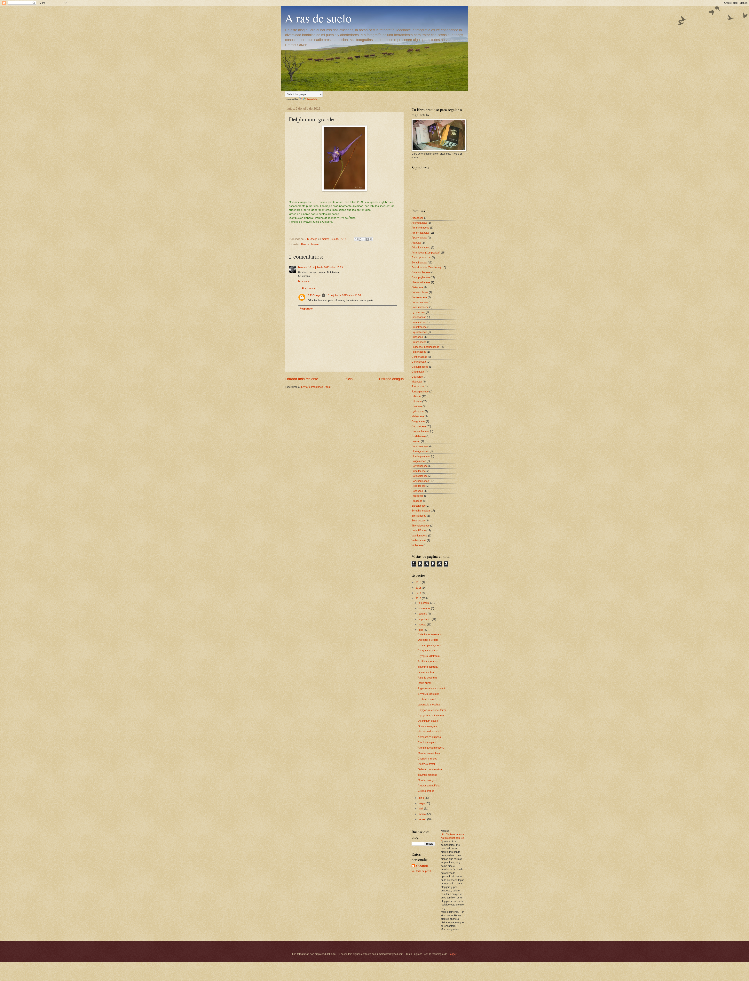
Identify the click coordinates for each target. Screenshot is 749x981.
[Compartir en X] (364, 239)
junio (422, 797)
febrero (423, 819)
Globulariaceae (420, 366)
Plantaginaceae (420, 451)
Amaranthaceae (420, 227)
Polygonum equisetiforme (432, 710)
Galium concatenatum (430, 769)
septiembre (425, 619)
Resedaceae (419, 485)
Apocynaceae (419, 237)
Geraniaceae (419, 361)
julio (421, 629)
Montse (302, 267)
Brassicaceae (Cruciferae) (426, 267)
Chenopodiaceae (421, 282)
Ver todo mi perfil (421, 871)
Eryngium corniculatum (431, 715)
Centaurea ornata (427, 699)
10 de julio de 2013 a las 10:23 (325, 267)
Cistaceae (417, 287)
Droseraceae (419, 322)
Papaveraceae (420, 446)
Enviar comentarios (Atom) (316, 386)
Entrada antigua (391, 379)
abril (421, 808)
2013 (419, 598)
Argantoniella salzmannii (431, 688)
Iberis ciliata (424, 682)
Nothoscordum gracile (430, 731)
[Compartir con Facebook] (367, 239)
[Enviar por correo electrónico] (356, 239)
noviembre (425, 608)
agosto (423, 624)
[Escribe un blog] (360, 239)
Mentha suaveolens (429, 753)
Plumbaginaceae (421, 456)
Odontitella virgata (428, 639)
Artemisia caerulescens (431, 747)
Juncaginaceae (420, 391)
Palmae (416, 441)
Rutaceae (417, 500)
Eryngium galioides (428, 693)
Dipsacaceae (419, 317)
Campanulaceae (421, 272)
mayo (422, 803)
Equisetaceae (419, 332)
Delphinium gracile (428, 720)
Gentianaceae (419, 356)
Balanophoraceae (421, 257)
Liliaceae (417, 401)
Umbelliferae (419, 530)
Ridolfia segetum (427, 677)
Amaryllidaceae (420, 232)
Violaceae (417, 545)
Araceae (416, 242)
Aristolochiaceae (421, 247)
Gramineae (418, 371)
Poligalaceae (419, 461)
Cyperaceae (418, 312)
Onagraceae (418, 421)
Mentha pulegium (427, 780)
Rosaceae (417, 490)
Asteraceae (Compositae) (426, 252)
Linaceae (417, 406)
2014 (419, 592)
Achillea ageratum (428, 661)
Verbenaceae (419, 540)
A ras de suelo (318, 18)
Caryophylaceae (421, 277)
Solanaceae (418, 520)
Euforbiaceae (419, 342)
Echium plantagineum (430, 645)
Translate (312, 99)
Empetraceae (419, 327)
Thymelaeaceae (421, 525)
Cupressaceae (420, 302)
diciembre (424, 602)
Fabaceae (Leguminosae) (426, 346)
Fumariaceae (419, 351)
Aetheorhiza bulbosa (429, 737)
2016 (419, 582)
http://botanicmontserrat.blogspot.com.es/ (452, 838)
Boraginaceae (419, 262)
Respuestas (309, 288)
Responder (304, 281)
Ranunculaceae (310, 244)
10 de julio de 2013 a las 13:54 (343, 295)
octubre (423, 613)
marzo (422, 814)
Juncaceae (418, 386)
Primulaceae (419, 471)
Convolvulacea (420, 292)
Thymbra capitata (428, 666)
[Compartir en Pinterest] (371, 239)
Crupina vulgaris (427, 742)
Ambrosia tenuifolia (428, 785)
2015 (419, 587)
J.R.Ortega (314, 295)
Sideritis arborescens (430, 634)
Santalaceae (419, 505)
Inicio (348, 379)
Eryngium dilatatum (429, 656)
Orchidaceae (419, 426)
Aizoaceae (417, 217)
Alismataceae (419, 222)
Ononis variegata (427, 726)
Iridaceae (417, 381)
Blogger (452, 954)
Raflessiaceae (420, 475)
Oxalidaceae (419, 436)
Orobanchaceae (420, 431)
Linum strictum (426, 672)
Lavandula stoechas (429, 704)
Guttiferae (417, 376)
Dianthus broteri (427, 763)
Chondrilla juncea (427, 758)
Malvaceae (418, 416)
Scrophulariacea (421, 510)
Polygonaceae (420, 465)
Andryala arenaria (428, 650)
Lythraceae (418, 411)
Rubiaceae (417, 495)
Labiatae (416, 396)
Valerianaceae (419, 535)
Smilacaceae (419, 515)
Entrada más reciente (301, 379)
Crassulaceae (419, 297)
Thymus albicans (427, 774)
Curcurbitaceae (420, 307)
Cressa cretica (426, 790)
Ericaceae (417, 336)
